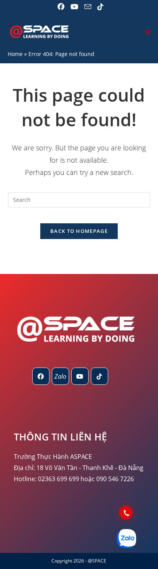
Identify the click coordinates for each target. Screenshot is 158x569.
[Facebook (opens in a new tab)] (60, 6)
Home (15, 54)
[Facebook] (40, 376)
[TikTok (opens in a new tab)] (99, 6)
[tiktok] (99, 376)
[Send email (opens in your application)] (87, 6)
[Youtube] (80, 376)
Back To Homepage (79, 231)
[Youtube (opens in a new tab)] (74, 6)
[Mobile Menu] (147, 32)
